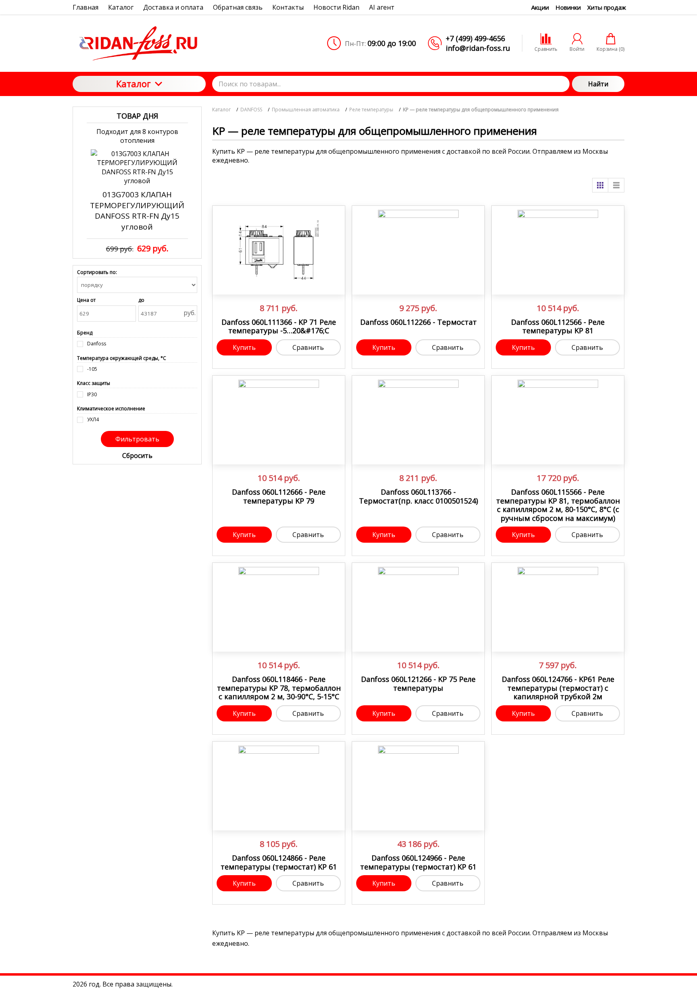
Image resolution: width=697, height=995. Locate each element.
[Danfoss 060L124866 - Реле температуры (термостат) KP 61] (279, 786)
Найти (598, 83)
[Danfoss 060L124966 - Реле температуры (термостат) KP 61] (418, 786)
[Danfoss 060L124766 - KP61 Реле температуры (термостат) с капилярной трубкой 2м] (558, 607)
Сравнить (308, 347)
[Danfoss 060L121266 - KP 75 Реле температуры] (418, 607)
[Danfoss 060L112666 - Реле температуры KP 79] (279, 420)
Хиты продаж (606, 7)
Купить (244, 347)
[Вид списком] (616, 185)
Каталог (133, 83)
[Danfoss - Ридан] (139, 43)
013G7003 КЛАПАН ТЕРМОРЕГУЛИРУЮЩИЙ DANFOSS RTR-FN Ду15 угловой (137, 210)
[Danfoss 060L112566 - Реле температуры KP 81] (558, 250)
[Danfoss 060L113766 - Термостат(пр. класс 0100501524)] (418, 420)
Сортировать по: (97, 272)
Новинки (568, 7)
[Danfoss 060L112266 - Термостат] (418, 250)
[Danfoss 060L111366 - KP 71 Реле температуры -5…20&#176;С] (279, 250)
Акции (540, 7)
